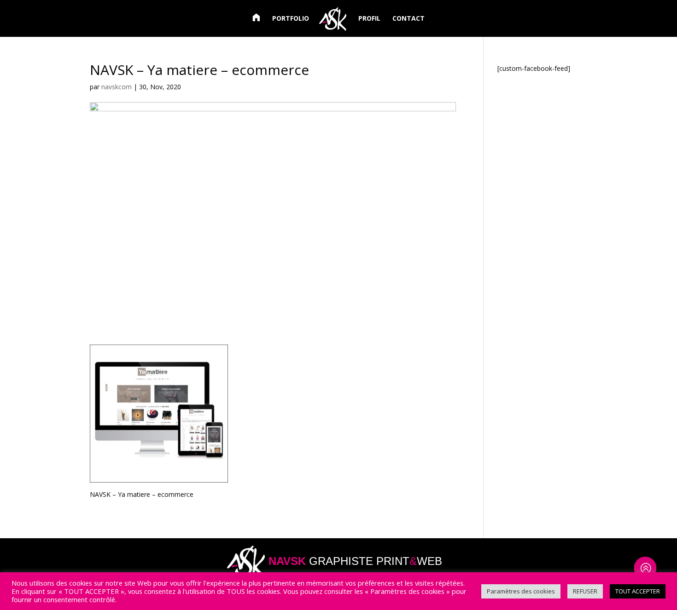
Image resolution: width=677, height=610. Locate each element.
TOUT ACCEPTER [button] (637, 591)
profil (369, 19)
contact (408, 19)
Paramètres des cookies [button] (521, 591)
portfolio (290, 19)
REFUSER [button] (585, 591)
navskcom (116, 86)
